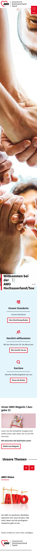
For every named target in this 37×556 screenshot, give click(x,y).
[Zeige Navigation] (34, 9)
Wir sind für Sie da (18, 350)
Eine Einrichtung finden (18, 320)
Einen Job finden (18, 380)
